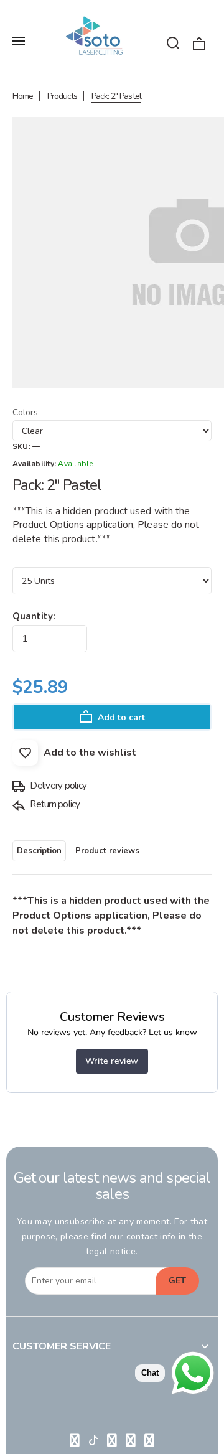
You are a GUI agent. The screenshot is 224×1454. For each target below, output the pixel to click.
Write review (112, 1061)
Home (22, 96)
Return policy (54, 804)
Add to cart (120, 717)
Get (177, 1281)
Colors (25, 412)
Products (62, 96)
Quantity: (33, 616)
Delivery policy (57, 785)
